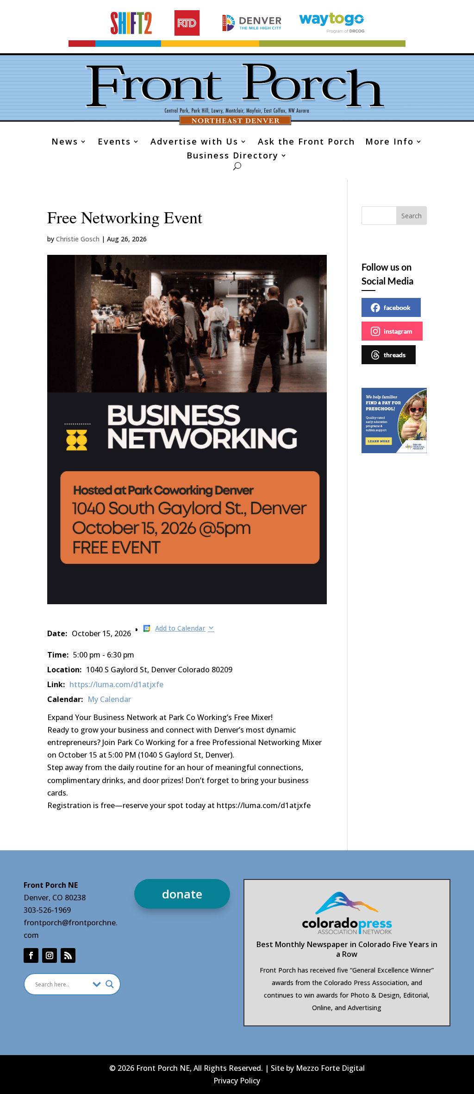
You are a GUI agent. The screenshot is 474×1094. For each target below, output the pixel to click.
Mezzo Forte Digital (330, 1068)
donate (182, 893)
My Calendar (109, 699)
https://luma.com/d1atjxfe (116, 684)
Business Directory (233, 156)
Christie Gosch (78, 238)
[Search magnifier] (109, 984)
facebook (397, 307)
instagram (398, 331)
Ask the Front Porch (306, 142)
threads (394, 355)
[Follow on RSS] (68, 955)
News (64, 142)
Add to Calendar (180, 628)
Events (114, 142)
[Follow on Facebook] (31, 955)
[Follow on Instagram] (49, 955)
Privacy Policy (236, 1080)
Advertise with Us (194, 142)
